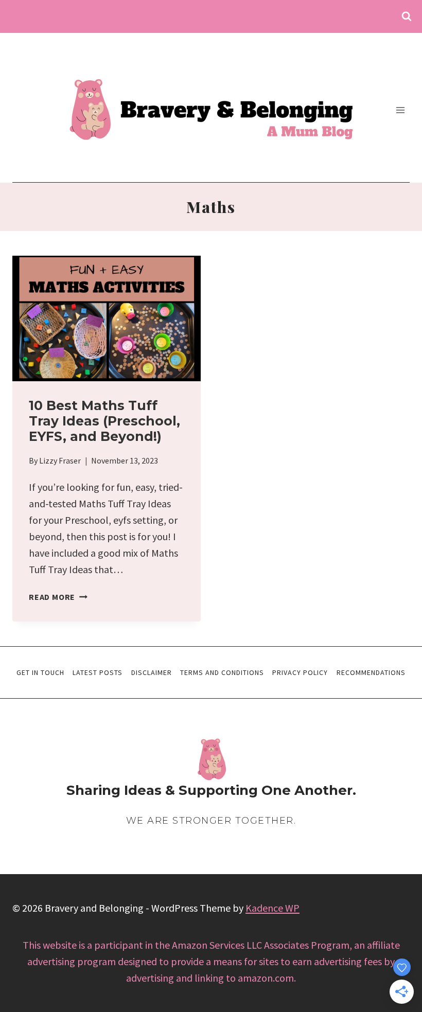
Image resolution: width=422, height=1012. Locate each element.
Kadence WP (272, 907)
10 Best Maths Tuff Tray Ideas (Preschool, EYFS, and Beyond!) (104, 421)
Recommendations (371, 672)
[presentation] (106, 318)
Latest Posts (97, 672)
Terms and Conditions (222, 672)
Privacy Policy (300, 672)
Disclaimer (151, 672)
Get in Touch (40, 672)
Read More (58, 597)
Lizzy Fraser (60, 460)
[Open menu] (400, 110)
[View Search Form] (406, 16)
